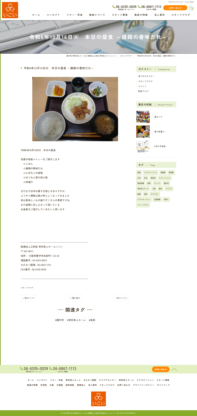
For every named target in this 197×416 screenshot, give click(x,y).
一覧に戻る (75, 297)
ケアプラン (155, 194)
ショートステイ (143, 205)
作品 (145, 178)
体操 (139, 172)
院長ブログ (143, 91)
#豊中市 (59, 320)
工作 (139, 178)
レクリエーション (150, 172)
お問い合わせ (175, 7)
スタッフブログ (27, 287)
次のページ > (121, 297)
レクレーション (164, 178)
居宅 (145, 194)
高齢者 (163, 172)
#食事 (92, 320)
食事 (148, 183)
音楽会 (153, 178)
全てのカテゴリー (146, 76)
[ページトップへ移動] (174, 369)
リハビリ (169, 188)
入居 (153, 188)
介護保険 (157, 199)
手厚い (166, 199)
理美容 (171, 172)
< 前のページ (28, 297)
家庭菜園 (140, 183)
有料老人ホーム (143, 188)
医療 (139, 194)
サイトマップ (163, 384)
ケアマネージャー (143, 199)
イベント (142, 86)
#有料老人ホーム (76, 320)
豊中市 (166, 183)
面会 (160, 188)
